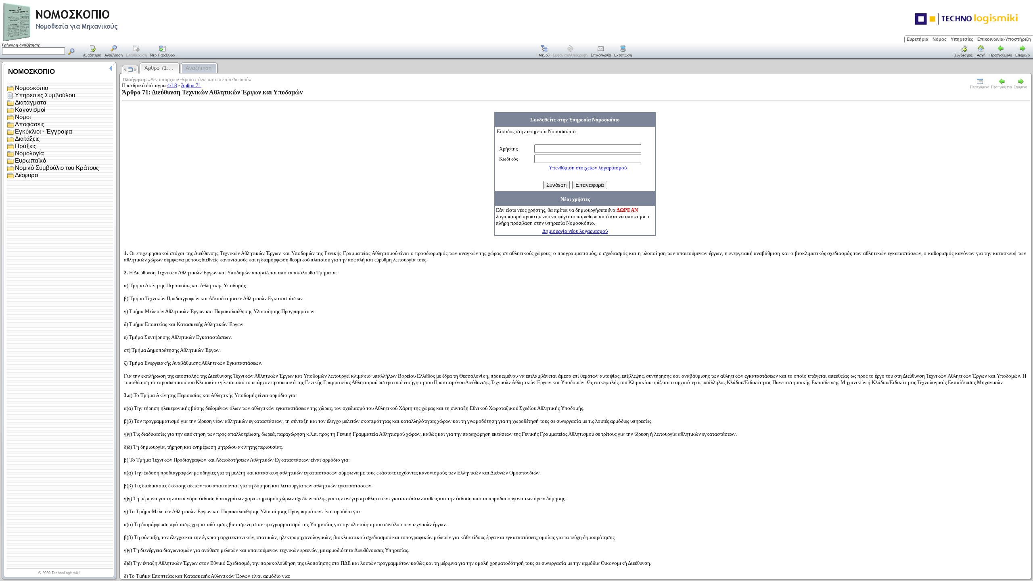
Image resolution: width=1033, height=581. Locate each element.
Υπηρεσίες (962, 39)
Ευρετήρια (917, 39)
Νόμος (940, 39)
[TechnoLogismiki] (92, 40)
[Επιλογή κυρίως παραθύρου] (92, 52)
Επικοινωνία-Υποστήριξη (1004, 39)
